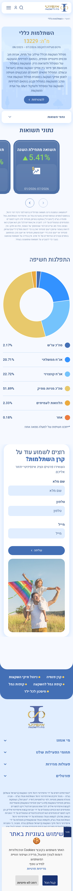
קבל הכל (50, 882)
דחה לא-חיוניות (27, 882)
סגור (67, 832)
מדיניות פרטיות (36, 868)
